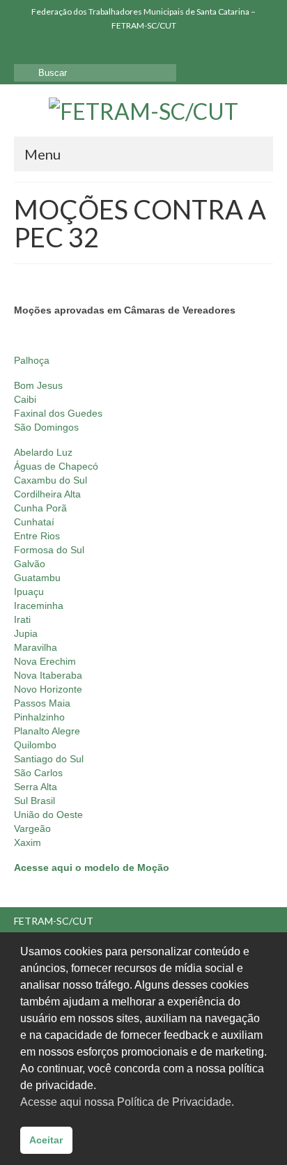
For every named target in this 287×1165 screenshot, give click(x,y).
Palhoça (31, 360)
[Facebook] (24, 49)
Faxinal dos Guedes (58, 413)
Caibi (25, 399)
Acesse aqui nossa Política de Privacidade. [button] (127, 1102)
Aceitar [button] (46, 1139)
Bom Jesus (38, 385)
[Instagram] (44, 49)
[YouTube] (64, 49)
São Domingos (46, 427)
